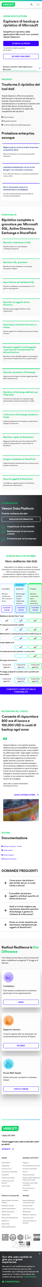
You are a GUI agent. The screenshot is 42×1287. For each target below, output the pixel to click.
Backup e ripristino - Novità (13, 846)
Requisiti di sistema (10, 121)
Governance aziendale (9, 1172)
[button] (21, 1281)
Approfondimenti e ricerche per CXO (29, 1201)
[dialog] (21, 1269)
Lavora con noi (7, 1168)
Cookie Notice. (30, 1276)
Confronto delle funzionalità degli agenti (17, 125)
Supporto (26, 1162)
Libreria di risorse (28, 1208)
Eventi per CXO (28, 1205)
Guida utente (8, 850)
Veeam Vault (6, 1214)
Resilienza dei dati (8, 1205)
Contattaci (5, 1175)
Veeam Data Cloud (8, 1211)
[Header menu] (38, 4)
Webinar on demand (29, 1214)
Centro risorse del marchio (8, 1182)
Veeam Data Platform (9, 1208)
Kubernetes (5, 1224)
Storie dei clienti (28, 1218)
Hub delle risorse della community (30, 1184)
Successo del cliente (30, 1168)
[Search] (31, 4)
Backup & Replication (9, 1227)
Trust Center (6, 1186)
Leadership (5, 1165)
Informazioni (6, 1162)
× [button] (39, 1254)
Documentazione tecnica (31, 1165)
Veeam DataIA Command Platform (10, 1201)
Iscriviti (6, 1149)
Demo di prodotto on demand (29, 1222)
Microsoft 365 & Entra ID (10, 1218)
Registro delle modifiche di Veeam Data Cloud (31, 1179)
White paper (27, 1211)
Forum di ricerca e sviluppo (29, 1189)
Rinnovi (25, 1172)
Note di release (9, 117)
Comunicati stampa (8, 1178)
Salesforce (5, 1221)
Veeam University (28, 1175)
